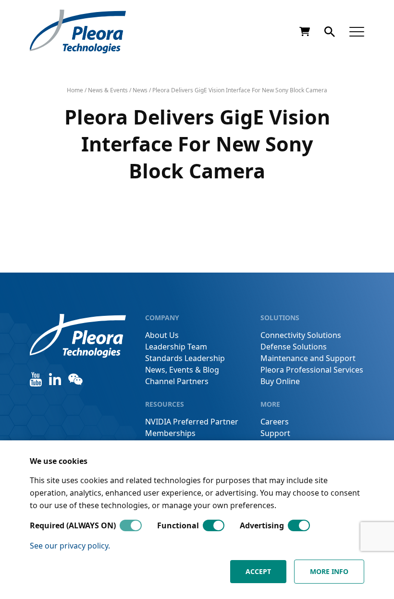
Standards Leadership (185, 358)
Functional (178, 525)
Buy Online (280, 381)
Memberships (170, 433)
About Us (162, 335)
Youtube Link (36, 379)
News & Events (108, 90)
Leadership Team (176, 346)
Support (275, 433)
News (140, 90)
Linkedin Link (55, 379)
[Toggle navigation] (356, 31)
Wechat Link (75, 379)
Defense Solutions (293, 346)
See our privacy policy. (70, 545)
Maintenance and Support (308, 358)
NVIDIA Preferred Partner (191, 421)
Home (75, 90)
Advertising (262, 525)
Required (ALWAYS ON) (73, 525)
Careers (274, 421)
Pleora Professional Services (311, 369)
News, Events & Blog (182, 369)
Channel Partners (177, 381)
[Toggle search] (329, 31)
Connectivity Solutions (300, 335)
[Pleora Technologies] (78, 31)
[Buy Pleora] (304, 32)
